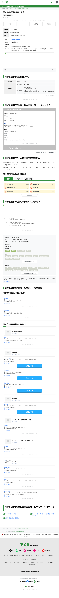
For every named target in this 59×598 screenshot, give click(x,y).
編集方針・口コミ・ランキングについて (35, 555)
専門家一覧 (25, 559)
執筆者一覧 (50, 555)
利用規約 (6, 563)
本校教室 (6, 298)
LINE (20, 550)
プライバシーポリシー (15, 563)
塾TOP (3, 8)
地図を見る (8, 303)
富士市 (11, 8)
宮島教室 (6, 425)
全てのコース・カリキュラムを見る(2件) (45, 152)
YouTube (47, 550)
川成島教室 (6, 370)
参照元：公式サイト (51, 123)
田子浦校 (6, 404)
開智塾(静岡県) (16, 39)
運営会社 (42, 563)
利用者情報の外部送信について (30, 563)
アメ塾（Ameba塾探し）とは (17, 555)
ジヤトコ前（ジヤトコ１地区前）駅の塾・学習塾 (43, 514)
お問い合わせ (50, 563)
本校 (5, 337)
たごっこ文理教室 (8, 358)
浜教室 (5, 479)
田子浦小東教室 (8, 491)
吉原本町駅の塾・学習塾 (12, 518)
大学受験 (29, 550)
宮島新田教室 (7, 467)
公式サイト (29, 366)
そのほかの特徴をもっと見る (29, 261)
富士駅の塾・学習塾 (10, 514)
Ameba (24, 581)
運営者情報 (33, 559)
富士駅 (15, 8)
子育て (38, 550)
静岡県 (7, 8)
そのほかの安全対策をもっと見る (29, 273)
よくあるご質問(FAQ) (29, 564)
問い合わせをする (8, 281)
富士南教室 (6, 383)
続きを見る (29, 195)
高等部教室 (6, 310)
